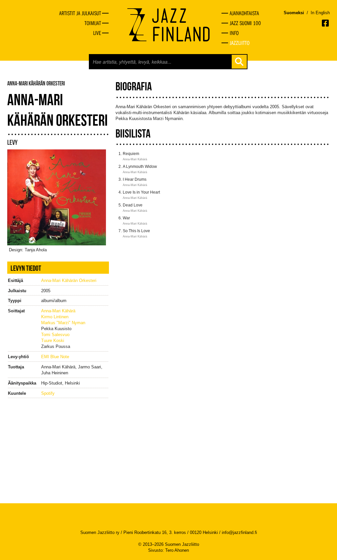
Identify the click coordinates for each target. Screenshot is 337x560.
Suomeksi (294, 12)
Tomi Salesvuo (55, 334)
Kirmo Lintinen (54, 316)
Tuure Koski (52, 340)
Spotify (48, 393)
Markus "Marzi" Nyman (63, 322)
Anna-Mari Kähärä (58, 310)
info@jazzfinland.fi (239, 532)
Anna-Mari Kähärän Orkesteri (68, 280)
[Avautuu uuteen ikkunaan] (326, 23)
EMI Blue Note (55, 356)
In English (320, 12)
